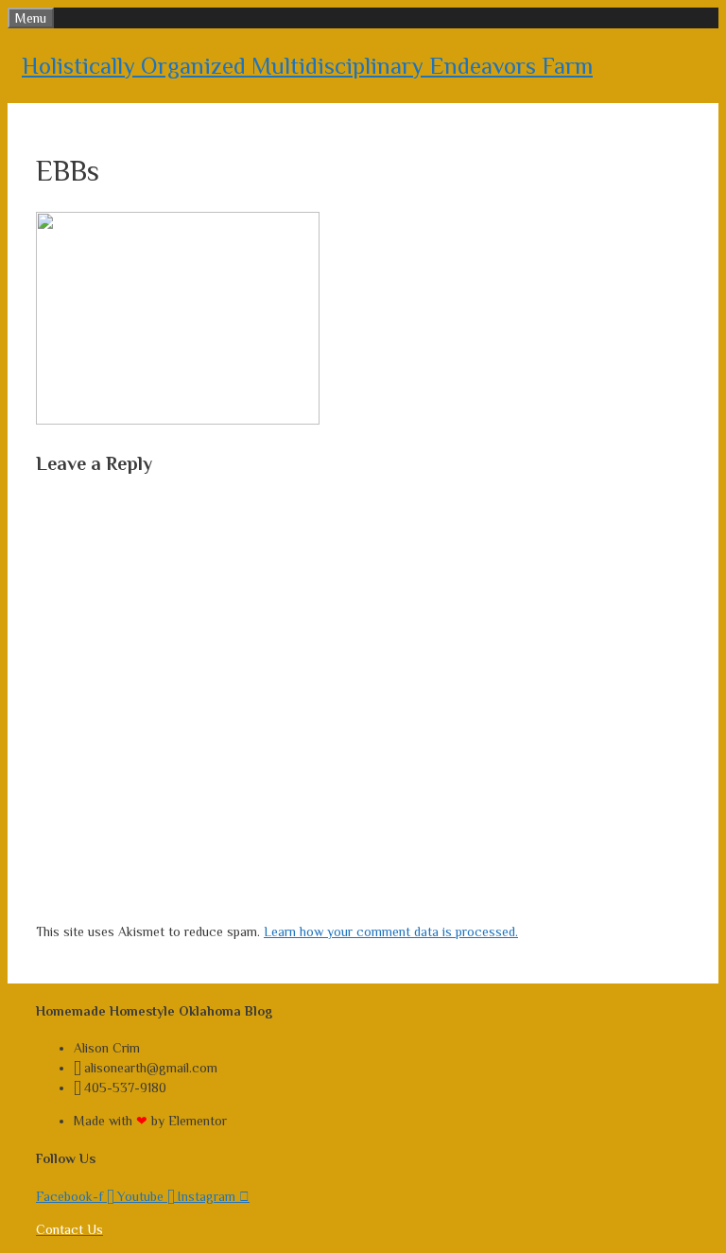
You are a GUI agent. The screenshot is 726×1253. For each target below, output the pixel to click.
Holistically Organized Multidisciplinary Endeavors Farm (307, 65)
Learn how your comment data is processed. (391, 931)
